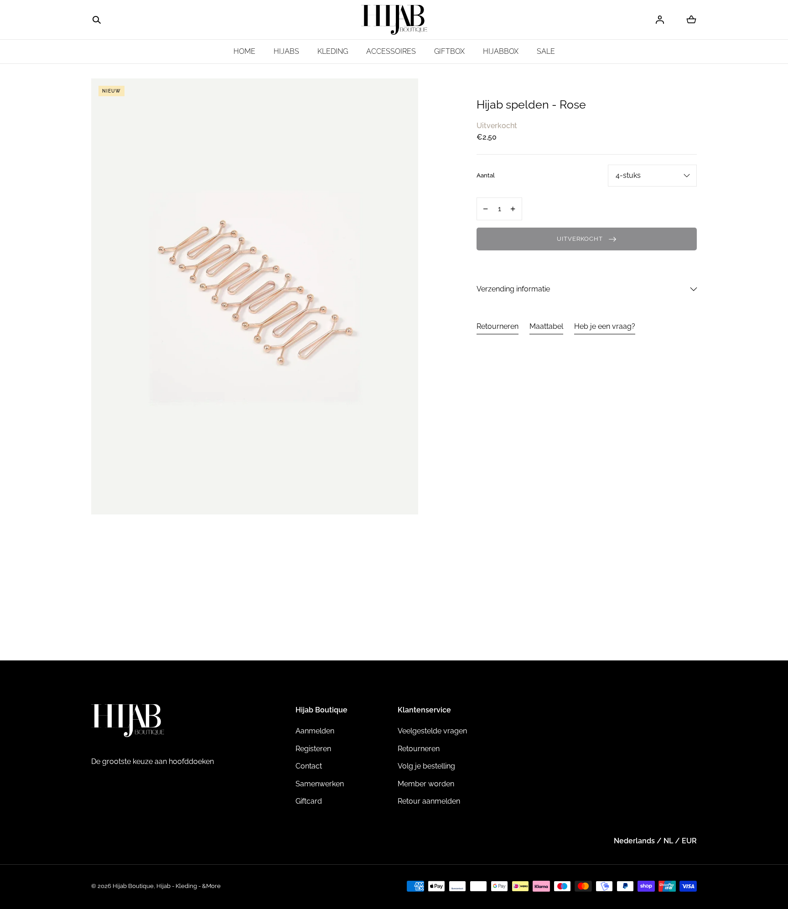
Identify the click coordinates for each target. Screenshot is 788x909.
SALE (546, 51)
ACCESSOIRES (391, 51)
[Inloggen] (659, 19)
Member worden (426, 783)
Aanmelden (315, 731)
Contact (309, 766)
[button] (96, 20)
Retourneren (497, 326)
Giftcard (309, 801)
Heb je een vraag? (604, 326)
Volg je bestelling (426, 766)
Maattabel (546, 326)
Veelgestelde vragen (432, 731)
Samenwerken (320, 783)
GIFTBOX (449, 51)
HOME (244, 51)
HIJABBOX (500, 51)
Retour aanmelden (429, 801)
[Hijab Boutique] (394, 20)
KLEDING (332, 51)
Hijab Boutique (133, 886)
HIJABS (286, 51)
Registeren (313, 748)
